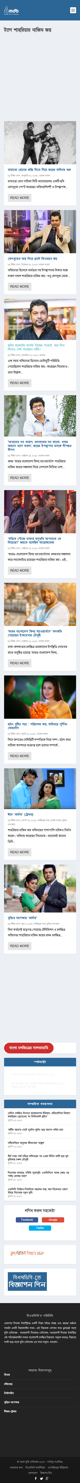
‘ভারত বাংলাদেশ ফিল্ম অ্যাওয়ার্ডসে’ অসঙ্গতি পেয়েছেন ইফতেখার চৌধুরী (35, 633)
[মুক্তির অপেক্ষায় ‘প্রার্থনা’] (40, 888)
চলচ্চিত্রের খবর (43, 820)
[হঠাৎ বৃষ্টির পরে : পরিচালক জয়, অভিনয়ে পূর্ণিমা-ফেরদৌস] (40, 697)
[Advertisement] (40, 76)
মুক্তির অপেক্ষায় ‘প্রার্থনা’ (22, 918)
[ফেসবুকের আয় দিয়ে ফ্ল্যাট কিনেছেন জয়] (40, 231)
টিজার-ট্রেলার (10, 1411)
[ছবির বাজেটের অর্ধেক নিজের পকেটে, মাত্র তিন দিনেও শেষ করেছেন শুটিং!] (40, 319)
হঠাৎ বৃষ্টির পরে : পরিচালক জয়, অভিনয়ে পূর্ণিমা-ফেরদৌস (38, 726)
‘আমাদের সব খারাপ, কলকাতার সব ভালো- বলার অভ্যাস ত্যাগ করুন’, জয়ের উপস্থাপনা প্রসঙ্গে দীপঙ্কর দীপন (39, 446)
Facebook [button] (27, 1220)
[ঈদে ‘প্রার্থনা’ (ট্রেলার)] (40, 788)
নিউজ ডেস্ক (15, 175)
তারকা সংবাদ (44, 175)
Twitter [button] (40, 1228)
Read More (19, 198)
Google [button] (53, 1220)
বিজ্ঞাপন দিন (46, 1473)
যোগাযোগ (32, 1473)
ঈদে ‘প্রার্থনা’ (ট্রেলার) (20, 814)
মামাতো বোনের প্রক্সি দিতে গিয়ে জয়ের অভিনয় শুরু (39, 170)
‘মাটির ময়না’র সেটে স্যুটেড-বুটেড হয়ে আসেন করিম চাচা (35, 1130)
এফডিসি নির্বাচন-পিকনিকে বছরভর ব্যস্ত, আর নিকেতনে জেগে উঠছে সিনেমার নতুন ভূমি (38, 1191)
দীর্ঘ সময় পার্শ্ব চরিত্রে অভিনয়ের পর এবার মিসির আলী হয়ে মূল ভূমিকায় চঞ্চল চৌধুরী (38, 1157)
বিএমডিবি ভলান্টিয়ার (35, 1467)
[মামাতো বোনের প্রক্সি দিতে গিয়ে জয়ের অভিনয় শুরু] (40, 142)
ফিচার (7, 1375)
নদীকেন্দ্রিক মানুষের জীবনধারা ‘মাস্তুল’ (26, 1143)
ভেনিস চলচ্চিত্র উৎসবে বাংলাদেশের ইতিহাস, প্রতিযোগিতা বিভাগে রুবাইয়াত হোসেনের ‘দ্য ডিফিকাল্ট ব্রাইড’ (39, 1114)
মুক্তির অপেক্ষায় (53, 923)
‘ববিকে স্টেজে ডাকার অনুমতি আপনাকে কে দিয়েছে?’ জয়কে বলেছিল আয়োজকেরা (34, 541)
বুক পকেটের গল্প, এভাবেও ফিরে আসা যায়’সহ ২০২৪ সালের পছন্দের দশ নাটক (38, 1085)
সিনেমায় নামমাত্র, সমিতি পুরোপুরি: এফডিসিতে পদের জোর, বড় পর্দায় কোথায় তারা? (38, 1174)
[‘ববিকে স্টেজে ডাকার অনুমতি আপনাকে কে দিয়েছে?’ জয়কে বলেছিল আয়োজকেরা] (40, 511)
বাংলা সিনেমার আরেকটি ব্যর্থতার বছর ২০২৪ (33, 1074)
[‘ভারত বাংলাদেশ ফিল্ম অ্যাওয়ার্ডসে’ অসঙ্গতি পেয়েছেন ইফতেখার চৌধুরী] (40, 604)
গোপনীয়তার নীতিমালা (58, 1467)
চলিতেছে (8, 1384)
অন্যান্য (42, 355)
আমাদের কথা (16, 1467)
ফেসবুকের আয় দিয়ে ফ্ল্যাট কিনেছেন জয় (32, 259)
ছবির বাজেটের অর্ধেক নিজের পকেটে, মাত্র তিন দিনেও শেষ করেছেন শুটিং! (36, 347)
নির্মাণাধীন (9, 1393)
